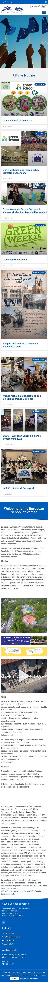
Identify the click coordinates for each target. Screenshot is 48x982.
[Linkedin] (45, 2)
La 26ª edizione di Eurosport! (19, 488)
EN (45, 6)
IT (42, 6)
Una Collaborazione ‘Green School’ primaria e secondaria (22, 171)
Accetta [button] (14, 978)
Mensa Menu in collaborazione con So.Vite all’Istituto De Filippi (22, 397)
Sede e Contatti (7, 944)
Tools (35, 6)
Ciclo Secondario (8, 940)
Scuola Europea (8, 933)
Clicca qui (24, 48)
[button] (7, 2)
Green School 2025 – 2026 (17, 120)
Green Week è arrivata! (15, 259)
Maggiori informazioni (29, 978)
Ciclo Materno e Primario (11, 937)
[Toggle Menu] (44, 12)
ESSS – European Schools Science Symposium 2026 (22, 437)
